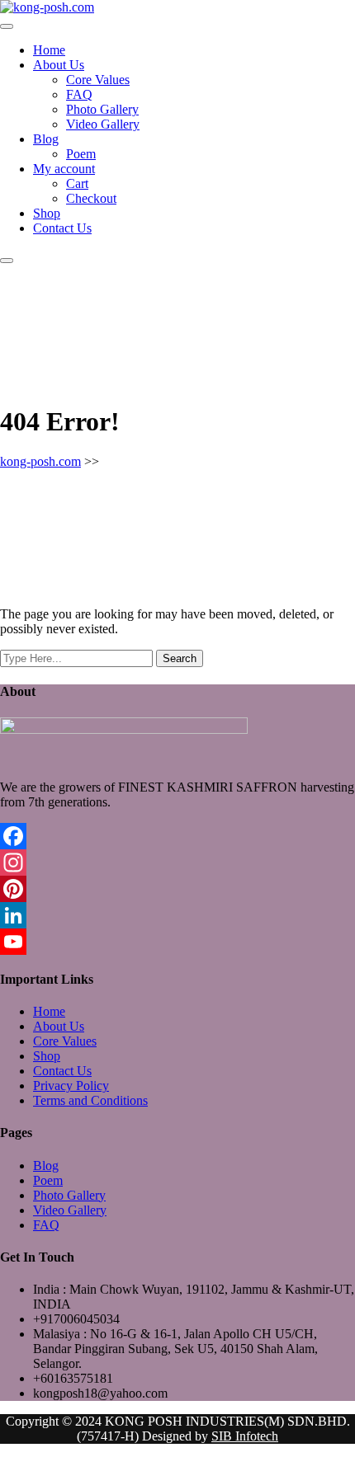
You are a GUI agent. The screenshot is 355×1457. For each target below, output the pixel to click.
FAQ (79, 94)
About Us (58, 65)
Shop (46, 213)
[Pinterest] (177, 889)
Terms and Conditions (90, 1100)
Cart (77, 183)
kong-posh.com (40, 461)
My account (64, 169)
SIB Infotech (244, 1436)
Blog (46, 139)
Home (49, 50)
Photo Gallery (102, 109)
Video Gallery (103, 124)
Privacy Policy (71, 1086)
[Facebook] (177, 836)
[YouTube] (177, 941)
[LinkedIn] (177, 915)
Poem (81, 154)
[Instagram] (177, 862)
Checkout (91, 198)
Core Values (98, 80)
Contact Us (62, 228)
